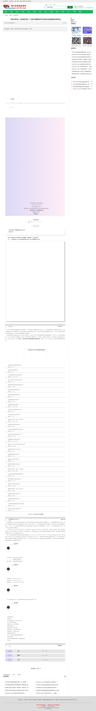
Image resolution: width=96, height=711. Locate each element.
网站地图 (48, 699)
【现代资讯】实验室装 (76, 35)
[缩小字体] (65, 23)
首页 (6, 11)
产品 (17, 11)
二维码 (17, 1)
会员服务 (57, 699)
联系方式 (30, 699)
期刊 (57, 11)
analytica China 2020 (87, 35)
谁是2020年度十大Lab (76, 45)
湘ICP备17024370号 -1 (72, 699)
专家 (63, 11)
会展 (40, 11)
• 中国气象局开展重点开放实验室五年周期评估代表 (16, 684)
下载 (74, 11)
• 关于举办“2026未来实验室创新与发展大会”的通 (46, 684)
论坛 (46, 11)
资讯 (54, 4)
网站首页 (20, 699)
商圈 (80, 11)
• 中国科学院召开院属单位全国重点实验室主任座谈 (16, 690)
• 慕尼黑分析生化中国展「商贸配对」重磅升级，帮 (16, 687)
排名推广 (52, 699)
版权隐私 (44, 699)
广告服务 (61, 699)
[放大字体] (64, 23)
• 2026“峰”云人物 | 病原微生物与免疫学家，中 (15, 693)
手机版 (12, 1)
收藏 (8, 674)
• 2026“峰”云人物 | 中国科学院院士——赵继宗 (46, 693)
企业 (50, 4)
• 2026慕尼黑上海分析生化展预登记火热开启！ (46, 687)
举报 (6, 674)
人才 (68, 11)
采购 (46, 4)
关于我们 (25, 699)
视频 (51, 11)
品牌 (34, 11)
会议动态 (16, 15)
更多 (65, 676)
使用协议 (35, 699)
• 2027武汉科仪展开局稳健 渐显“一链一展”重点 (15, 682)
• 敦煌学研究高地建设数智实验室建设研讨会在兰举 (47, 690)
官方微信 (29, 1)
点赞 (4, 674)
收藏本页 (6, 1)
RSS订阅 (65, 699)
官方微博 (23, 1)
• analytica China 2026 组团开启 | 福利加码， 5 (46, 682)
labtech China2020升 (87, 45)
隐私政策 (40, 699)
